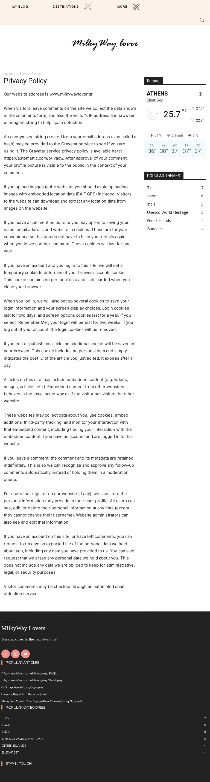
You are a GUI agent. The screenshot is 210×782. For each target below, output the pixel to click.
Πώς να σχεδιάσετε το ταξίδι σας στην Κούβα (29, 673)
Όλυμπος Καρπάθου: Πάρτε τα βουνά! (24, 694)
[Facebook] (5, 654)
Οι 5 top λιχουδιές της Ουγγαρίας (22, 687)
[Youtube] (25, 654)
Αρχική (9, 73)
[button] (202, 20)
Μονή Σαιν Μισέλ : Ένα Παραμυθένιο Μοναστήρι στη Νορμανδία (42, 701)
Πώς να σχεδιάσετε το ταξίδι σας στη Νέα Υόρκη (31, 680)
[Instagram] (15, 654)
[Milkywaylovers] (105, 44)
